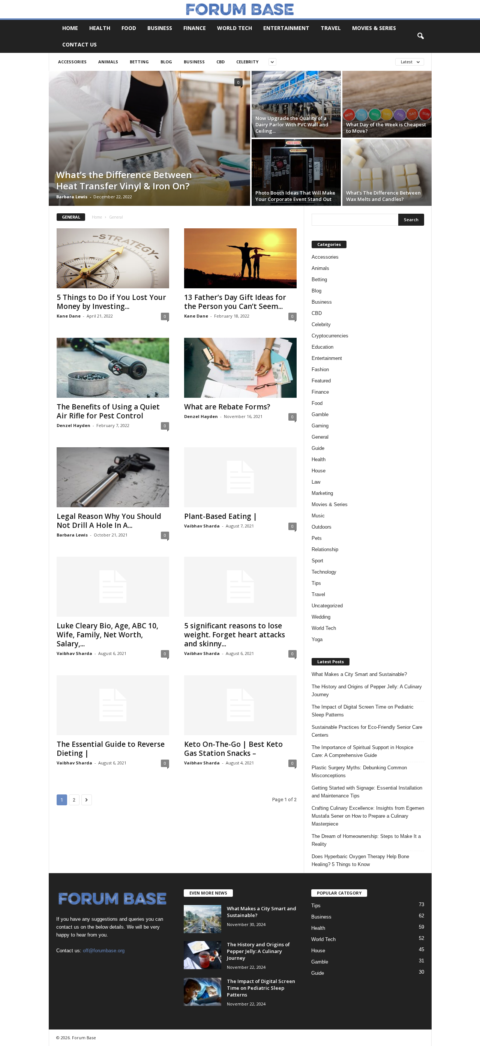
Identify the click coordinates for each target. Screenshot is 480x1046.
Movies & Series (374, 27)
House (319, 471)
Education (322, 347)
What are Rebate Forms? (227, 407)
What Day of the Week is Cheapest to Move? (386, 127)
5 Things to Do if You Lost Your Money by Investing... (111, 301)
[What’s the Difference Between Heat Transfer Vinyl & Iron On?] (149, 138)
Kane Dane (69, 316)
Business (159, 27)
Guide (318, 448)
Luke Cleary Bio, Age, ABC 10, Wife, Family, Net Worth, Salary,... (107, 635)
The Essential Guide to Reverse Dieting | (111, 748)
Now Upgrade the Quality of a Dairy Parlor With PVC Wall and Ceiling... (291, 124)
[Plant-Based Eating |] (240, 477)
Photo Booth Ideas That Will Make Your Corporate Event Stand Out (295, 195)
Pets (317, 538)
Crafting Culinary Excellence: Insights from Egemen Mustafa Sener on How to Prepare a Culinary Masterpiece (368, 816)
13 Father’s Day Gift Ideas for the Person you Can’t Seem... (235, 301)
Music (318, 516)
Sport (317, 560)
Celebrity (247, 61)
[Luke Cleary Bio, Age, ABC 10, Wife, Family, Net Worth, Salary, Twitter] (113, 587)
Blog (166, 61)
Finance (194, 27)
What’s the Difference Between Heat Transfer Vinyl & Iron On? (124, 180)
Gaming (320, 426)
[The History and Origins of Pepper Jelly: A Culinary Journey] (202, 955)
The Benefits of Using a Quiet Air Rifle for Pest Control (108, 411)
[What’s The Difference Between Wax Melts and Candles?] (387, 172)
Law (316, 482)
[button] (420, 36)
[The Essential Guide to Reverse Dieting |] (113, 705)
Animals (108, 61)
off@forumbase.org (103, 950)
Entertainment (286, 27)
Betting (139, 61)
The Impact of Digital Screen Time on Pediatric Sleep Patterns (363, 711)
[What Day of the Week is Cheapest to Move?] (387, 104)
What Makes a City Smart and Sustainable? (359, 674)
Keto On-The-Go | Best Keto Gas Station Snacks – (233, 748)
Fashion (320, 369)
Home (70, 27)
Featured (321, 381)
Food (129, 27)
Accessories (72, 61)
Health (99, 27)
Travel (331, 27)
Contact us (79, 44)
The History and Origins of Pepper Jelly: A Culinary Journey (367, 690)
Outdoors (322, 527)
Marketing (322, 493)
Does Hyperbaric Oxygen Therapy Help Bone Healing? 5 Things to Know (360, 860)
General (320, 437)
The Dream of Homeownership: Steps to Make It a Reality (366, 840)
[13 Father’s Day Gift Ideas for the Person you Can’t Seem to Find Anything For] (240, 258)
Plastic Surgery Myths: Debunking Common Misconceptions (359, 771)
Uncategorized (327, 605)
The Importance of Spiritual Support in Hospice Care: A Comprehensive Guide (362, 751)
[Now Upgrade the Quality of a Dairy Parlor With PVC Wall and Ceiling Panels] (296, 104)
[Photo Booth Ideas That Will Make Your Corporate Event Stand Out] (296, 172)
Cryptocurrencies (330, 336)
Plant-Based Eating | (220, 516)
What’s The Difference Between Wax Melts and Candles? (383, 195)
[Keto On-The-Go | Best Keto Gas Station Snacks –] (240, 705)
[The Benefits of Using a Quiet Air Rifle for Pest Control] (113, 368)
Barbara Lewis (71, 196)
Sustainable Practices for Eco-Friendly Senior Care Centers (367, 731)
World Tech (234, 27)
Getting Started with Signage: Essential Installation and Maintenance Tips (367, 792)
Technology (324, 572)
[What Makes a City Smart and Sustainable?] (202, 919)
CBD (220, 61)
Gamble (320, 414)
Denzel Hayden (73, 425)
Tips (316, 583)
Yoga (317, 639)
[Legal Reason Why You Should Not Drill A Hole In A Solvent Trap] (113, 477)
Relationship (325, 549)
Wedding (321, 617)
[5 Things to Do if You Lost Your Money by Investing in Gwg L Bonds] (113, 258)
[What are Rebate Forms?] (240, 368)
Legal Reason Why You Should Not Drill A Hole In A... (109, 520)
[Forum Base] (240, 9)
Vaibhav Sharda (202, 526)
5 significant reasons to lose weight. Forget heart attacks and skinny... (234, 635)
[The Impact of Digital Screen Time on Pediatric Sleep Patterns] (202, 992)
